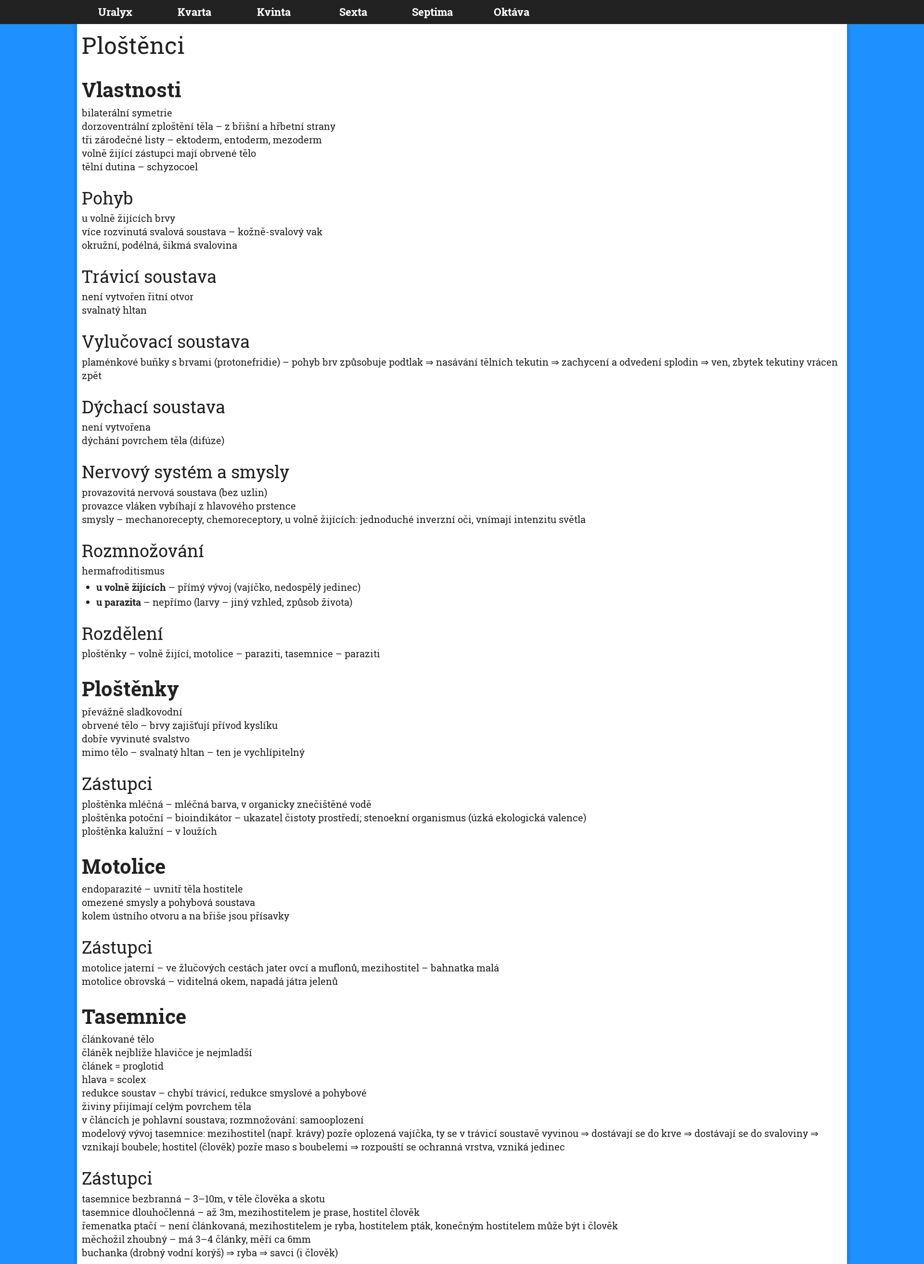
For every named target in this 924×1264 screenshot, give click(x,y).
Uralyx (115, 12)
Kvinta (274, 12)
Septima (432, 12)
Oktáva (511, 12)
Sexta (353, 12)
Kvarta (194, 12)
